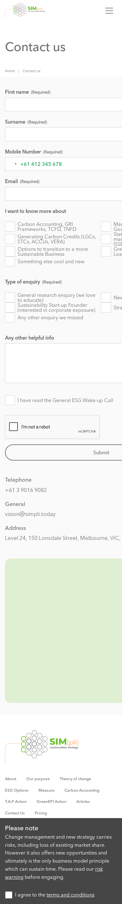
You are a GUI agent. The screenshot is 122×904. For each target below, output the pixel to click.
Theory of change (75, 778)
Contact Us (15, 812)
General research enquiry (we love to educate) (56, 297)
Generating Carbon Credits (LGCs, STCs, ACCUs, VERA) (57, 239)
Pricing (41, 812)
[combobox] (11, 164)
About (10, 778)
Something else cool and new (51, 261)
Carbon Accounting (81, 790)
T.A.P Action (16, 801)
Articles (83, 801)
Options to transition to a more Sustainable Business (53, 251)
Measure (46, 790)
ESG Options (16, 790)
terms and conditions (70, 895)
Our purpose (38, 778)
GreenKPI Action (51, 801)
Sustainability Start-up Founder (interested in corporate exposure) (56, 307)
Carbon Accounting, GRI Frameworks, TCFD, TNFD (47, 227)
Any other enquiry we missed (50, 317)
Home (10, 71)
